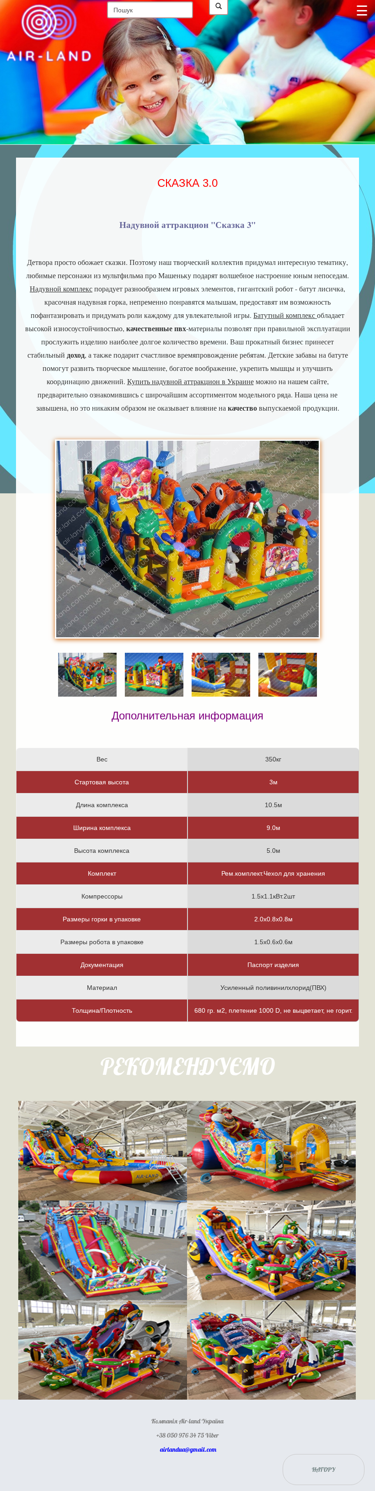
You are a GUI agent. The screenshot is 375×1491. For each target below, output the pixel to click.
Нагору (323, 1469)
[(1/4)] (87, 661)
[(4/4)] (287, 661)
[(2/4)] (154, 661)
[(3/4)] (221, 661)
